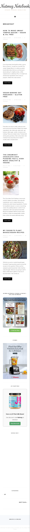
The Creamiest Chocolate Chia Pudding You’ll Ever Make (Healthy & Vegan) (13, 159)
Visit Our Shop (16, 330)
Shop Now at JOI (15, 423)
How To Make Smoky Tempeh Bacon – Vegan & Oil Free (14, 32)
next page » (23, 502)
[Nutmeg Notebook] (15, 11)
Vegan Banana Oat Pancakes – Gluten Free (12, 95)
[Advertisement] (15, 460)
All (5, 494)
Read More (7, 82)
